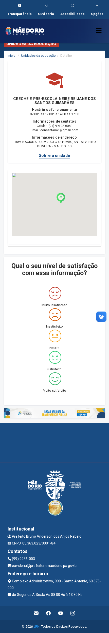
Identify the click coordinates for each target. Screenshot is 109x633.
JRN (36, 626)
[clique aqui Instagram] (72, 613)
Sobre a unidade (54, 155)
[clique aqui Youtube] (60, 613)
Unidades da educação (38, 55)
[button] (60, 198)
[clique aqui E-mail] (36, 613)
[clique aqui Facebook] (48, 613)
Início (12, 55)
